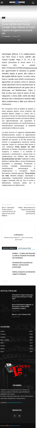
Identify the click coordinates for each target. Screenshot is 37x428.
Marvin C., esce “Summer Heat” (21, 314)
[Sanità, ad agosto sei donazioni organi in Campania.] (6, 274)
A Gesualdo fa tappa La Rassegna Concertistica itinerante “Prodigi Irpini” (22, 296)
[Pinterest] (12, 48)
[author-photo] (18, 232)
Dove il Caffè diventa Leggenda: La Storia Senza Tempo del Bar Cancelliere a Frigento (22, 306)
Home (2, 7)
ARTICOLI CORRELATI (9, 248)
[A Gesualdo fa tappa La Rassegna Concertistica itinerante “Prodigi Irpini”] (5, 297)
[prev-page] (3, 281)
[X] (8, 48)
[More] (21, 48)
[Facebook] (4, 48)
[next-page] (6, 281)
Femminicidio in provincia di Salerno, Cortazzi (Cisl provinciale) (22, 265)
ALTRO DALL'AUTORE (24, 248)
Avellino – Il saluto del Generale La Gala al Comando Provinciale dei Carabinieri (23, 255)
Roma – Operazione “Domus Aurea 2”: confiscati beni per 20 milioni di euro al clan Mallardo (8, 211)
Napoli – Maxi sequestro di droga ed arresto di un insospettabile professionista (26, 210)
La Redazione (6, 36)
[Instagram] (19, 416)
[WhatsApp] (17, 48)
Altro (7, 7)
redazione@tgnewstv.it (15, 402)
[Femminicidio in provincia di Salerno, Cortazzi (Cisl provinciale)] (6, 265)
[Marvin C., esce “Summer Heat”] (5, 317)
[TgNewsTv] (17, 370)
